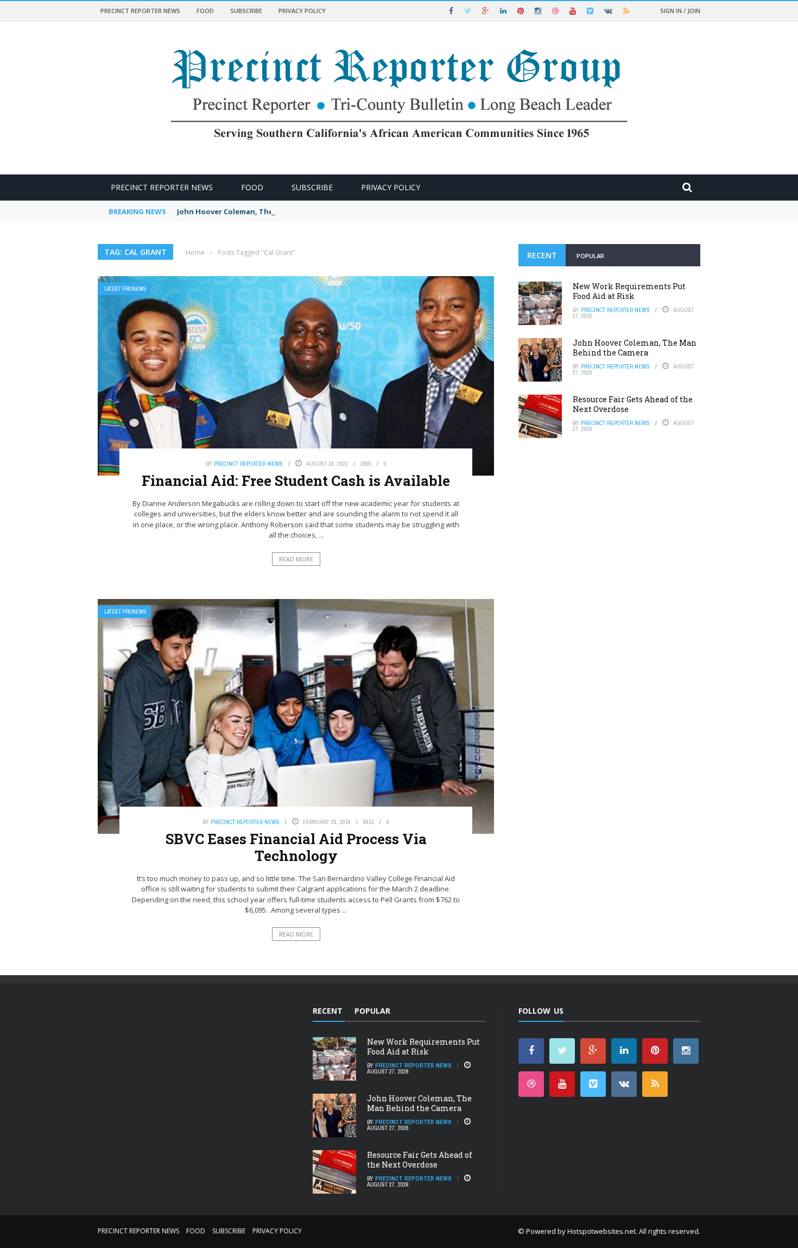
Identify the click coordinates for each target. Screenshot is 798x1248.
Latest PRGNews (125, 288)
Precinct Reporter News (140, 11)
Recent (542, 255)
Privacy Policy (302, 11)
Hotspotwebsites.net (601, 1231)
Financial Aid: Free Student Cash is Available (296, 480)
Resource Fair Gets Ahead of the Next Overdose (633, 404)
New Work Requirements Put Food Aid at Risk (629, 291)
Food (205, 11)
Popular (590, 256)
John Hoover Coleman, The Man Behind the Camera (269, 211)
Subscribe (246, 11)
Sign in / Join (680, 11)
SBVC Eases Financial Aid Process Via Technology (296, 847)
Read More (296, 559)
